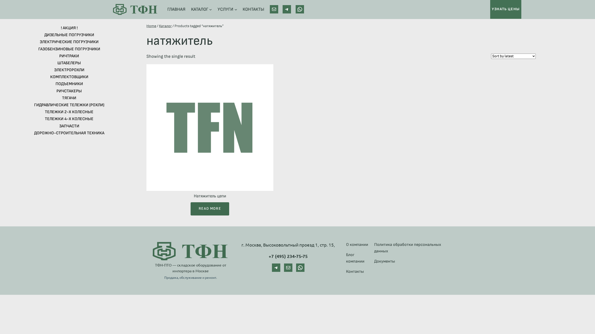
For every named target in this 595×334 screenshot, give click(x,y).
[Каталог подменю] (210, 9)
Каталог (165, 26)
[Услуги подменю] (236, 9)
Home (151, 26)
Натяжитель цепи (210, 196)
